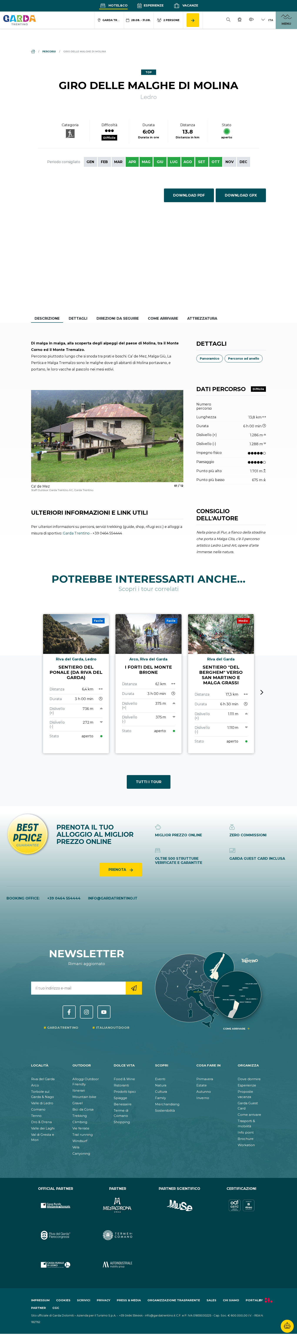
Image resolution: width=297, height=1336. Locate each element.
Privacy (103, 1300)
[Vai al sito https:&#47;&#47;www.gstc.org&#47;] (241, 1205)
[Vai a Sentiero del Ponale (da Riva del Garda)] (76, 684)
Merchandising (167, 1104)
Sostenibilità (165, 1110)
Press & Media (129, 1300)
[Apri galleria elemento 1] (107, 436)
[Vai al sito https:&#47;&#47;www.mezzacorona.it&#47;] (117, 1205)
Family (160, 1098)
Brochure (246, 1139)
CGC (55, 1308)
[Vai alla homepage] (19, 20)
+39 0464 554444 (63, 898)
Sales (211, 1300)
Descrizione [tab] (47, 318)
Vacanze (190, 5)
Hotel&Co (118, 5)
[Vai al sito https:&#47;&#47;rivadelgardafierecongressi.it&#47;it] (55, 1235)
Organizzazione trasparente (173, 1300)
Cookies (63, 1300)
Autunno (203, 1092)
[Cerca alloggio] (193, 20)
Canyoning (81, 1153)
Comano (38, 1109)
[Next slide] (262, 692)
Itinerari (78, 1090)
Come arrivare (249, 1115)
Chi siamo (231, 1300)
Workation (246, 1145)
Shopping (122, 1122)
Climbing (79, 1122)
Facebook (69, 1012)
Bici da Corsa (82, 1109)
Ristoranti (121, 1085)
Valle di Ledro (42, 1103)
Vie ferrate (80, 1128)
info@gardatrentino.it (112, 898)
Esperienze (153, 5)
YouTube (103, 1012)
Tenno (36, 1116)
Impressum (40, 1300)
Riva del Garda (43, 1079)
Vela (75, 1147)
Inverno (202, 1098)
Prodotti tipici (125, 1092)
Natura (160, 1085)
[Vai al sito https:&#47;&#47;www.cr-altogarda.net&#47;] (55, 1205)
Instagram (86, 1012)
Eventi (160, 1079)
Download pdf (189, 195)
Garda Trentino (76, 533)
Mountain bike (84, 1097)
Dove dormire (249, 1079)
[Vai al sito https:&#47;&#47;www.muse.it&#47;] (179, 1205)
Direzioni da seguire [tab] (118, 318)
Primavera (204, 1079)
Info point (246, 1132)
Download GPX (241, 195)
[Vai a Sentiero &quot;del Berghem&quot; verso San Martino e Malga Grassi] (221, 684)
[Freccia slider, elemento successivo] (172, 441)
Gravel (77, 1103)
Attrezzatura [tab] (202, 318)
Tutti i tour (148, 782)
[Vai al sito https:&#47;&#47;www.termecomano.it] (117, 1235)
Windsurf (79, 1141)
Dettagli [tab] (78, 318)
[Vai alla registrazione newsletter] (134, 988)
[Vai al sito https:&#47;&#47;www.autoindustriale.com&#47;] (117, 1265)
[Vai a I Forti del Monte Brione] (148, 684)
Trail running (82, 1135)
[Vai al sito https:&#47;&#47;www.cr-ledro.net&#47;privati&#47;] (55, 1265)
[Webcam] (239, 20)
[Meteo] (251, 20)
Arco (35, 1085)
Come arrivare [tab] (163, 318)
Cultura (161, 1092)
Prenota (117, 870)
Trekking (79, 1116)
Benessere (123, 1104)
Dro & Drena (41, 1122)
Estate (201, 1085)
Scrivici (83, 1300)
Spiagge (120, 1098)
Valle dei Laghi (43, 1128)
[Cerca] (228, 20)
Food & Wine (124, 1079)
